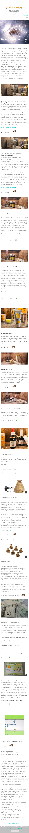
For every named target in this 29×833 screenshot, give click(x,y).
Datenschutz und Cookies (13, 823)
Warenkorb (25, 15)
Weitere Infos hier (5, 237)
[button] (14, 131)
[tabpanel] (25, 16)
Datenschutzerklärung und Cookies (14, 828)
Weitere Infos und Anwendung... (8, 127)
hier (10, 530)
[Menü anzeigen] (27, 18)
